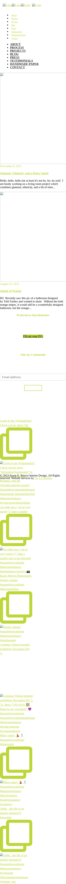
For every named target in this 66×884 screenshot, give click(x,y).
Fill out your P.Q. (33, 336)
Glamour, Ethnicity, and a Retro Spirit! (24, 173)
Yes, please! (33, 388)
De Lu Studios (43, 478)
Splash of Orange (10, 291)
